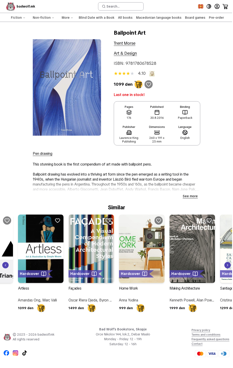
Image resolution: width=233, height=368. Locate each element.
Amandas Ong (29, 300)
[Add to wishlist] (148, 84)
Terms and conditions (206, 335)
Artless (23, 288)
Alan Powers (207, 300)
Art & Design (125, 53)
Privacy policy (201, 330)
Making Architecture (185, 288)
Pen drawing (42, 153)
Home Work (128, 288)
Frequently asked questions (210, 339)
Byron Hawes (109, 300)
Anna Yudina (128, 300)
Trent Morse (124, 43)
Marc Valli (49, 300)
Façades (74, 288)
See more (190, 196)
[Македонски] (201, 6)
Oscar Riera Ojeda (82, 300)
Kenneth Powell (182, 300)
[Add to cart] (138, 84)
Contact (197, 344)
